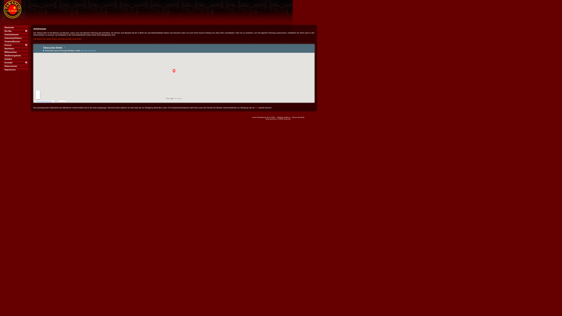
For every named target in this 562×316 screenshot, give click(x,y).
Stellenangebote (13, 55)
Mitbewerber (11, 52)
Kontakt (8, 62)
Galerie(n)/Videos (13, 38)
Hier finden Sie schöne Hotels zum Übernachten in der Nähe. (57, 39)
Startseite (9, 27)
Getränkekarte (12, 34)
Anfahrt (8, 59)
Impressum (10, 69)
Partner (8, 45)
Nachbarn (9, 48)
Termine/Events (12, 41)
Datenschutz (11, 66)
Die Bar (8, 31)
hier (256, 108)
